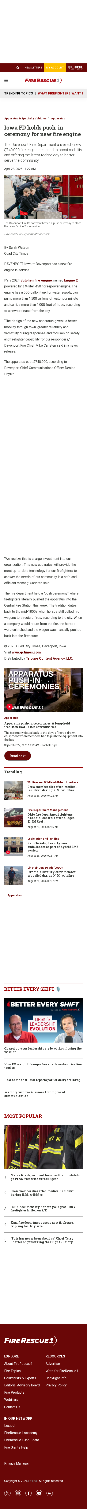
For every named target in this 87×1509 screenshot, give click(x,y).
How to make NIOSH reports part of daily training (42, 1080)
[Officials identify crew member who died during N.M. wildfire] (13, 875)
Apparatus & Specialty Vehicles (25, 118)
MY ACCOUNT (55, 67)
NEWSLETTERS (33, 67)
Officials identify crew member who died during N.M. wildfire (51, 874)
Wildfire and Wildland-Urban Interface (52, 782)
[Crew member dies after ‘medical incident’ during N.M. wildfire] (13, 790)
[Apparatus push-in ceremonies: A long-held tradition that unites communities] (43, 690)
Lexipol (33, 1481)
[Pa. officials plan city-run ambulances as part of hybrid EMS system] (13, 846)
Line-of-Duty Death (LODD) (45, 867)
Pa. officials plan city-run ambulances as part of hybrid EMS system (53, 846)
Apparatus (58, 118)
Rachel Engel (49, 745)
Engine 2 (71, 280)
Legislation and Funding (43, 838)
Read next (18, 756)
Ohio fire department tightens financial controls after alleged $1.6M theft (51, 818)
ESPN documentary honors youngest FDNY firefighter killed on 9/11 (43, 1208)
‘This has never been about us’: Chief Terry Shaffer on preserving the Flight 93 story (42, 1240)
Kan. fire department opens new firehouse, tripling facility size (42, 1224)
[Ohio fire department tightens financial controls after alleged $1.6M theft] (13, 817)
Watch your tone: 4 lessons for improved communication (34, 1094)
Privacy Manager (16, 1463)
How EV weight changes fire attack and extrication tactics (43, 1066)
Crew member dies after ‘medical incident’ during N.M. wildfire (52, 788)
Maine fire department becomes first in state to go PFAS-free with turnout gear (45, 1177)
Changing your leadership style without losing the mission (43, 1050)
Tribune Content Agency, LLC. (49, 658)
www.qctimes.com (26, 652)
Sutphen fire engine (36, 280)
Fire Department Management (47, 810)
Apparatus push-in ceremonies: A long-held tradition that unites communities (37, 725)
